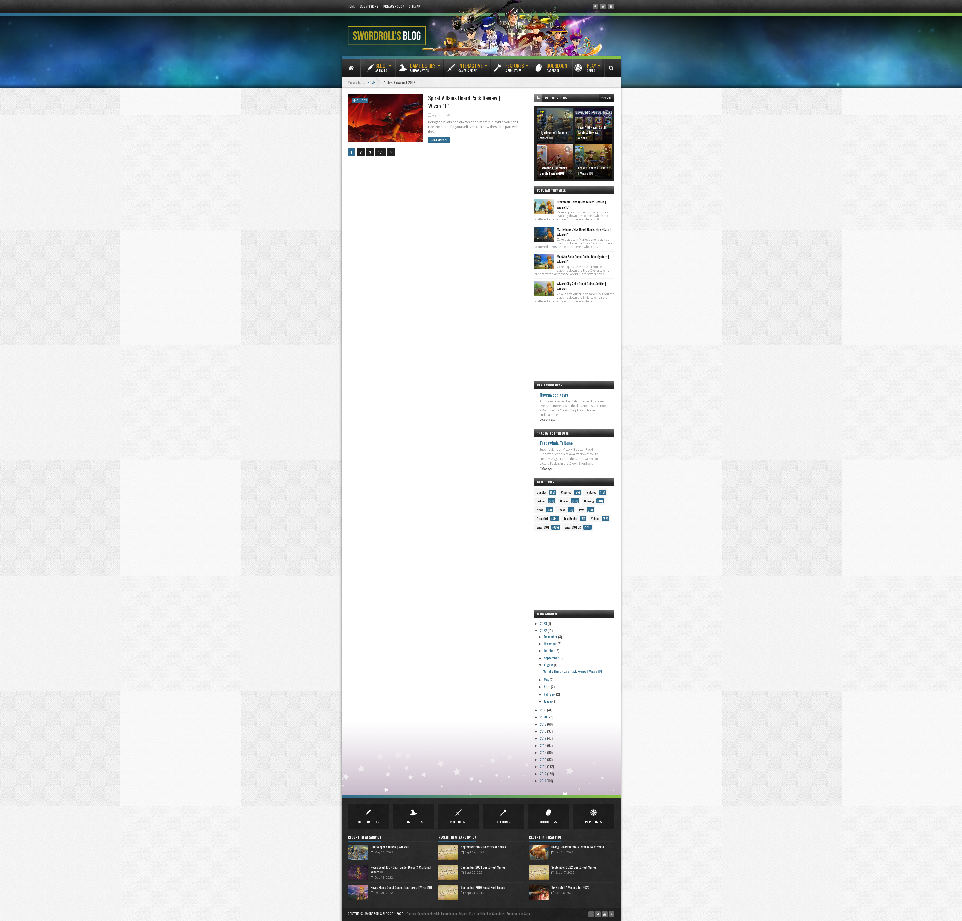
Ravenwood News (554, 395)
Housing (589, 501)
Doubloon (557, 67)
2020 (544, 716)
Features (514, 67)
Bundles (542, 492)
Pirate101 (542, 518)
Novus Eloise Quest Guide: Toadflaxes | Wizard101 (401, 887)
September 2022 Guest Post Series (483, 846)
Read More (437, 139)
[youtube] (611, 6)
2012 (543, 773)
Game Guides (423, 67)
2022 (544, 630)
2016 (543, 745)
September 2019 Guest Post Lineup (483, 887)
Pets (581, 510)
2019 (543, 724)
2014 (543, 759)
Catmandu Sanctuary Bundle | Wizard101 (553, 170)
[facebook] (595, 6)
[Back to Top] (611, 914)
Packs (561, 510)
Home (351, 6)
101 (380, 152)
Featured (591, 492)
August (549, 664)
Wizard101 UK (573, 527)
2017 (543, 738)
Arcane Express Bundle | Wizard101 (593, 170)
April (547, 686)
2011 (543, 780)
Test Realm (570, 518)
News (540, 510)
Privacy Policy (393, 6)
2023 (544, 623)
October (549, 650)
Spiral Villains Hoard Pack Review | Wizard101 (464, 102)
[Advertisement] (574, 339)
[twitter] (603, 6)
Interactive (470, 67)
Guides (361, 100)
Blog (381, 67)
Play (591, 67)
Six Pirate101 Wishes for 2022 (570, 887)
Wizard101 (543, 527)
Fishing (541, 501)
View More (606, 98)
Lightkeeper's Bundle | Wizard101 (553, 135)
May (547, 679)
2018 (543, 731)
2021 (543, 709)
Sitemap (414, 6)
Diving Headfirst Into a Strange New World (577, 846)
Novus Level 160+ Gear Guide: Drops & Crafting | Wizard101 (401, 870)
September (551, 657)
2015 (543, 752)
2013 (543, 766)
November (551, 643)
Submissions (369, 6)
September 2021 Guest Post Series (483, 867)
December (551, 636)
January (549, 701)
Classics (566, 492)
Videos (595, 518)
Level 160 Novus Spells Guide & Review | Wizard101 (592, 132)
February (550, 694)
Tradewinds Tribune (556, 443)
